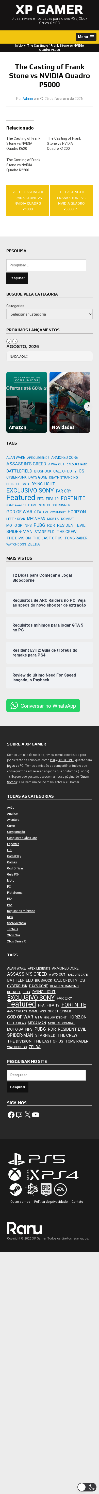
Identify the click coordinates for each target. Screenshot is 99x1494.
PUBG (39, 525)
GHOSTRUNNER (58, 505)
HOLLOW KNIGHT (54, 512)
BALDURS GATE (77, 464)
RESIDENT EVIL (71, 525)
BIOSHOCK (42, 471)
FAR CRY (63, 491)
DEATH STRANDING (63, 477)
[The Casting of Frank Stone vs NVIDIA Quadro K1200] (67, 145)
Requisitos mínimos (21, 911)
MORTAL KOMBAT (60, 519)
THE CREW (66, 531)
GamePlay (14, 856)
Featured (20, 498)
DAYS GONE (37, 477)
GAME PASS (36, 505)
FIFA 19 (52, 499)
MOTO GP (14, 525)
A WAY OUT (56, 464)
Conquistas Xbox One (22, 838)
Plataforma (15, 893)
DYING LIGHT (43, 484)
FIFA (40, 499)
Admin (28, 99)
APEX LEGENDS (38, 458)
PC (9, 886)
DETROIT (13, 484)
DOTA (25, 484)
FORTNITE (73, 498)
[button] (86, 37)
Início (19, 45)
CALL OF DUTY (65, 471)
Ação (10, 807)
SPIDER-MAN (19, 531)
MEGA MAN (36, 519)
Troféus (12, 929)
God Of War (15, 868)
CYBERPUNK (16, 477)
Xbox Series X (16, 941)
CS (81, 470)
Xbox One (13, 935)
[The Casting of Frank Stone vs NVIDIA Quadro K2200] (26, 166)
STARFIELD (45, 532)
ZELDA (34, 544)
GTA (37, 512)
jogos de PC (15, 766)
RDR (51, 525)
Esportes (13, 844)
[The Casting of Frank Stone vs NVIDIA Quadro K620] (26, 145)
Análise (12, 813)
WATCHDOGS (16, 544)
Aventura (13, 820)
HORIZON (77, 511)
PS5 (9, 905)
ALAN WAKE (15, 458)
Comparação (16, 832)
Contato (77, 1202)
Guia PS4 (13, 874)
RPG (10, 917)
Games (12, 862)
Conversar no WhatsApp (48, 705)
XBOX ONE (66, 760)
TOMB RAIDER (76, 538)
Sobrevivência (16, 923)
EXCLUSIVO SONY (30, 490)
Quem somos (20, 1202)
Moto (10, 880)
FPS (9, 850)
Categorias (15, 306)
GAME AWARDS (16, 505)
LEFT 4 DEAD (15, 519)
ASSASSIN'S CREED (26, 463)
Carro (11, 826)
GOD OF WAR (19, 511)
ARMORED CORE (64, 458)
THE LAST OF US (47, 538)
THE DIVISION (18, 538)
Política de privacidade (51, 1202)
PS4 (52, 760)
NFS (28, 525)
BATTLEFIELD (19, 471)
